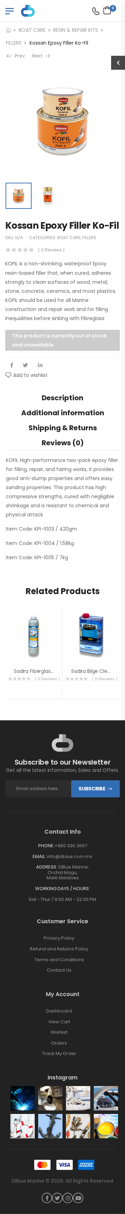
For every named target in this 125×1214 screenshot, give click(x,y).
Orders (59, 1043)
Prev (19, 55)
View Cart (59, 1022)
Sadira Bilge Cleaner (94, 671)
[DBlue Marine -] (47, 10)
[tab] (62, 397)
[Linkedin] (40, 365)
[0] (105, 10)
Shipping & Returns (62, 428)
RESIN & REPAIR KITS (75, 29)
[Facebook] (11, 365)
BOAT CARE (32, 29)
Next (38, 55)
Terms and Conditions (59, 960)
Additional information (62, 413)
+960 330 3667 (71, 845)
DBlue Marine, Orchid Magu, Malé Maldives (68, 872)
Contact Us (59, 970)
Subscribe (91, 788)
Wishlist (59, 1032)
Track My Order (59, 1053)
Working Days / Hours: (62, 888)
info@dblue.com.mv (69, 856)
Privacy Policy (59, 938)
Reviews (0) (63, 443)
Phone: (46, 845)
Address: (46, 867)
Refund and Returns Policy (59, 949)
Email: (39, 856)
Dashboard (59, 1011)
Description (62, 398)
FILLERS (14, 42)
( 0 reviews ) (51, 250)
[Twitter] (25, 365)
